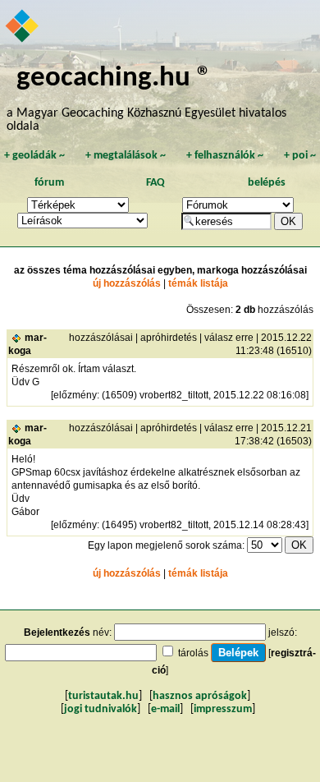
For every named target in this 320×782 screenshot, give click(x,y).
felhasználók (224, 155)
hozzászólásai (101, 337)
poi (300, 155)
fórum (49, 182)
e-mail (165, 709)
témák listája (198, 283)
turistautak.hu (103, 696)
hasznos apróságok (200, 696)
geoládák (34, 155)
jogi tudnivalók (100, 709)
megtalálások (126, 155)
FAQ (155, 182)
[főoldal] (23, 27)
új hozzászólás (127, 283)
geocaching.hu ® (114, 78)
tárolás (193, 653)
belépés (267, 182)
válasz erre (229, 337)
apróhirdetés (168, 337)
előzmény (75, 395)
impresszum (223, 709)
